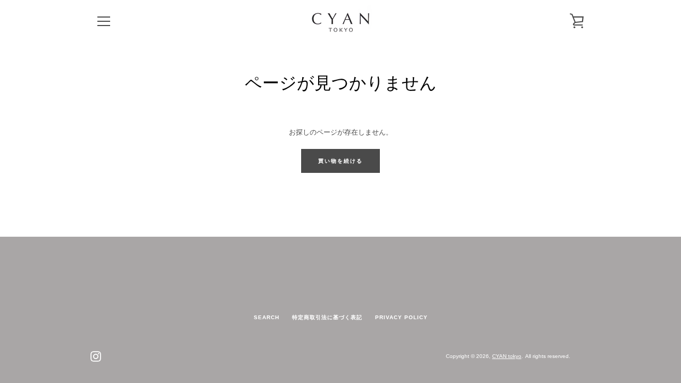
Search (266, 317)
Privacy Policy (401, 317)
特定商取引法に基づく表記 (327, 317)
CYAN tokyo (506, 356)
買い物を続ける (340, 161)
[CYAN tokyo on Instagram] (95, 356)
